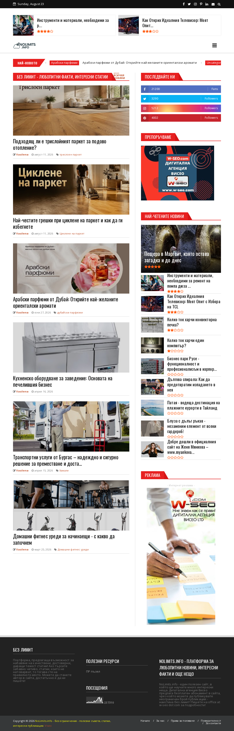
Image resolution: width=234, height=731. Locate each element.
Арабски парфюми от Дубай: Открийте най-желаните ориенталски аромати (106, 62)
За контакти (213, 723)
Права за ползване (183, 720)
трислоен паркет (71, 154)
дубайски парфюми (70, 312)
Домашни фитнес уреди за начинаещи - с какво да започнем (64, 539)
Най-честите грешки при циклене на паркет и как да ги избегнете (67, 223)
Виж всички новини (119, 75)
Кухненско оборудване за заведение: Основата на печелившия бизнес (62, 381)
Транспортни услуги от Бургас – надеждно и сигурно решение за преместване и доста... (65, 460)
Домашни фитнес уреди (73, 549)
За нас (160, 720)
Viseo (48, 725)
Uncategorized (183, 63)
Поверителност (211, 720)
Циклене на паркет (72, 233)
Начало (145, 720)
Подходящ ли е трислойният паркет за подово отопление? (59, 144)
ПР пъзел (93, 671)
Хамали (64, 470)
